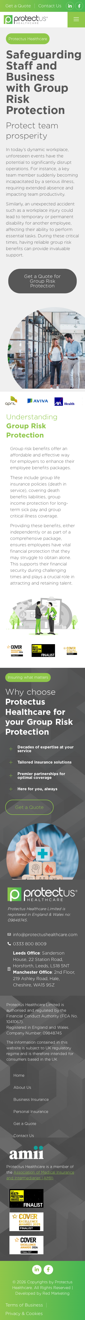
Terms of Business (24, 1305)
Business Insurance (31, 1099)
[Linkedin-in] (70, 6)
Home (18, 1075)
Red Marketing (56, 1293)
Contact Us (49, 5)
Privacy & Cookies (24, 1313)
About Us (22, 1087)
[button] (76, 19)
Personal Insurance (30, 1111)
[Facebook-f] (79, 6)
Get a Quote (18, 5)
